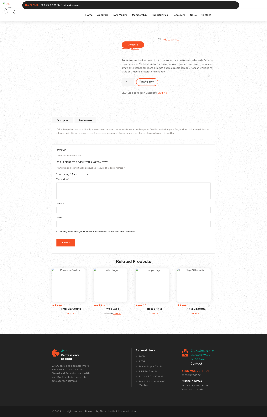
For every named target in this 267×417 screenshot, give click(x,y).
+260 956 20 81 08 (49, 5)
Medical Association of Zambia (152, 383)
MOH (142, 356)
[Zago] (6, 3)
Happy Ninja (154, 308)
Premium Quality (71, 308)
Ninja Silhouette (196, 308)
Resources (179, 15)
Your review (62, 179)
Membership (139, 15)
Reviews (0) (85, 120)
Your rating (63, 174)
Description (62, 120)
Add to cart (147, 82)
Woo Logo (112, 308)
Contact (206, 15)
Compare (133, 44)
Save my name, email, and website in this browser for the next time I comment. (97, 231)
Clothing (162, 92)
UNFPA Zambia (148, 371)
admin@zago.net (191, 375)
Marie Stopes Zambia (151, 366)
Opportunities (159, 15)
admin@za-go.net (72, 5)
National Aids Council (151, 376)
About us (102, 15)
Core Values (120, 15)
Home (89, 15)
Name (60, 203)
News (193, 15)
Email (59, 217)
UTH (142, 361)
